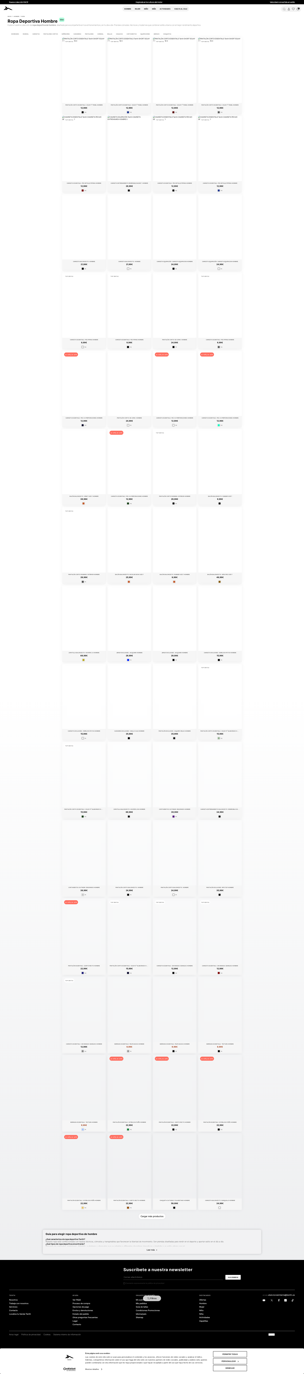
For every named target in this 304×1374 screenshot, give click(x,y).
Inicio (10, 16)
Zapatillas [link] (203, 1321)
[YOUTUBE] (264, 1300)
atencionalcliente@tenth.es (281, 1295)
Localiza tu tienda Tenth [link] (20, 1314)
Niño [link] (201, 1310)
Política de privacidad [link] (31, 1335)
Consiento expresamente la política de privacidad (145, 1283)
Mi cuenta (140, 1300)
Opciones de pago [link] (81, 1307)
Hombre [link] (203, 1303)
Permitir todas (230, 1354)
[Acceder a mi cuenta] (289, 9)
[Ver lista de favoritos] (293, 9)
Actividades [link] (204, 1317)
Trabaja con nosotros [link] (18, 1303)
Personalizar (229, 1361)
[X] (272, 1300)
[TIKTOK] (293, 1300)
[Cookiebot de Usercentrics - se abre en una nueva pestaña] (69, 1369)
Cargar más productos (152, 1216)
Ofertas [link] (202, 1300)
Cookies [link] (46, 1335)
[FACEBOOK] (279, 1300)
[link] (15, 8)
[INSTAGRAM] (286, 1300)
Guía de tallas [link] (142, 1307)
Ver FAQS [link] (77, 1300)
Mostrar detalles (92, 1369)
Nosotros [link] (13, 1300)
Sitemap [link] (139, 1317)
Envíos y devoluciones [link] (83, 1310)
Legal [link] (75, 1321)
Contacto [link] (13, 1310)
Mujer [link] (201, 1307)
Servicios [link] (13, 1307)
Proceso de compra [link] (81, 1303)
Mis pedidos (141, 1303)
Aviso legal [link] (14, 1335)
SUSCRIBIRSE (233, 1277)
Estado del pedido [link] (81, 1314)
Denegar (230, 1368)
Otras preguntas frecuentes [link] (85, 1317)
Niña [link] (201, 1314)
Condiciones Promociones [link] (148, 1310)
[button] (152, 1298)
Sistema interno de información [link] (67, 1335)
